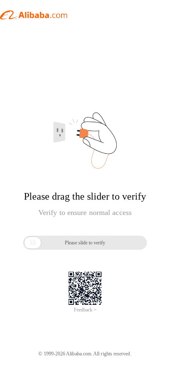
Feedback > (85, 310)
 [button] (32, 242)
